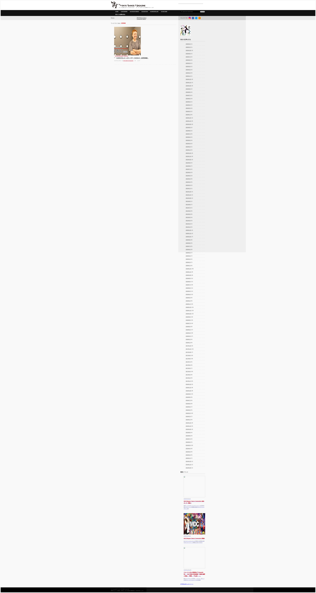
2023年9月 (188, 127)
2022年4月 (188, 178)
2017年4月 (188, 371)
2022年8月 (188, 166)
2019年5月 (188, 291)
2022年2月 (188, 185)
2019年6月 (188, 288)
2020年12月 (188, 230)
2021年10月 (188, 198)
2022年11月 (188, 156)
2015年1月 (188, 458)
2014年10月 (188, 467)
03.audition (144, 11)
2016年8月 (188, 397)
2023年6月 (188, 137)
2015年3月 (188, 451)
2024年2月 (188, 111)
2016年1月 (188, 419)
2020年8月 (188, 243)
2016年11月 (188, 387)
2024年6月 (188, 98)
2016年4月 (188, 410)
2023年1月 (188, 150)
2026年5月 (188, 44)
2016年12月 (188, 384)
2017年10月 (188, 352)
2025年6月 (188, 60)
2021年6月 (188, 211)
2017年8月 (188, 358)
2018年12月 (188, 307)
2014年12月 (188, 461)
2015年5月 (188, 445)
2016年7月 (188, 400)
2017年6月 (188, 365)
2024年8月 (188, 92)
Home (116, 11)
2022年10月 (188, 159)
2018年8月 (188, 320)
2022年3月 (188, 182)
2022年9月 (188, 162)
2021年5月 (188, 214)
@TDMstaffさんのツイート (186, 584)
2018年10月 (188, 313)
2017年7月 (188, 361)
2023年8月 (188, 130)
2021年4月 (188, 217)
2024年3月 (188, 108)
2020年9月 (188, 239)
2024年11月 (188, 82)
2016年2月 (188, 416)
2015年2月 (188, 455)
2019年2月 (188, 300)
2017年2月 (188, 378)
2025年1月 (188, 76)
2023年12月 (188, 117)
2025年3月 (188, 69)
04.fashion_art (154, 11)
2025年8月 (188, 53)
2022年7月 (188, 169)
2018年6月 (188, 326)
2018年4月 (188, 333)
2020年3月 (188, 259)
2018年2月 (188, 339)
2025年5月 (188, 63)
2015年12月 (188, 422)
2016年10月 (188, 390)
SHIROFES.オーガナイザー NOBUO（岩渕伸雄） (132, 58)
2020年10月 (188, 236)
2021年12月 (188, 191)
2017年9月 (188, 355)
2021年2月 (188, 223)
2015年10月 (188, 429)
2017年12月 (188, 345)
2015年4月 (188, 448)
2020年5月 (188, 252)
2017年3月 (188, 374)
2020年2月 (188, 262)
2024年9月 (188, 89)
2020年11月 (188, 233)
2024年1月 (188, 114)
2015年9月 (188, 432)
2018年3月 (188, 336)
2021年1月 (188, 227)
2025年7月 (188, 56)
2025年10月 (188, 50)
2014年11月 (188, 464)
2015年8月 (188, 435)
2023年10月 (188, 124)
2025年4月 (188, 66)
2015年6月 (188, 442)
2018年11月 (188, 310)
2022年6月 (188, 172)
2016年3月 (188, 413)
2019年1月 (188, 304)
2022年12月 (188, 153)
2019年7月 (188, 284)
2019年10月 (188, 275)
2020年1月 (188, 265)
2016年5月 (188, 406)
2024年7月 (188, 95)
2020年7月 (188, 246)
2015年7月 (188, 439)
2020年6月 (188, 249)
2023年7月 (188, 134)
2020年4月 (188, 256)
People (126, 56)
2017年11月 (188, 349)
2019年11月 (188, 272)
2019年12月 (188, 268)
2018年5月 (188, 329)
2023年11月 (188, 121)
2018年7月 (188, 323)
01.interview (124, 11)
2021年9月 (188, 201)
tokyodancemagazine (128, 60)
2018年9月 (188, 317)
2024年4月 (188, 105)
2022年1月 (188, 188)
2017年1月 (188, 381)
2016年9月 (188, 394)
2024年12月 (188, 79)
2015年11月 (188, 426)
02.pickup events (134, 11)
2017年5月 (188, 368)
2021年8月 (188, 204)
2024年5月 (188, 101)
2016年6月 (188, 403)
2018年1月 (188, 342)
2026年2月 (188, 47)
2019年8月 (188, 281)
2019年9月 (188, 278)
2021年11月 (188, 195)
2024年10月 (188, 85)
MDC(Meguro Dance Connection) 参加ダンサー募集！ (141, 19)
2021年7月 (188, 207)
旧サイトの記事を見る (120, 14)
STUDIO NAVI (164, 11)
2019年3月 (188, 297)
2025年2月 (188, 73)
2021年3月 (188, 220)
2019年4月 (188, 294)
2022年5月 (188, 175)
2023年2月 (188, 146)
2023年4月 (188, 140)
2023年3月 (188, 143)
